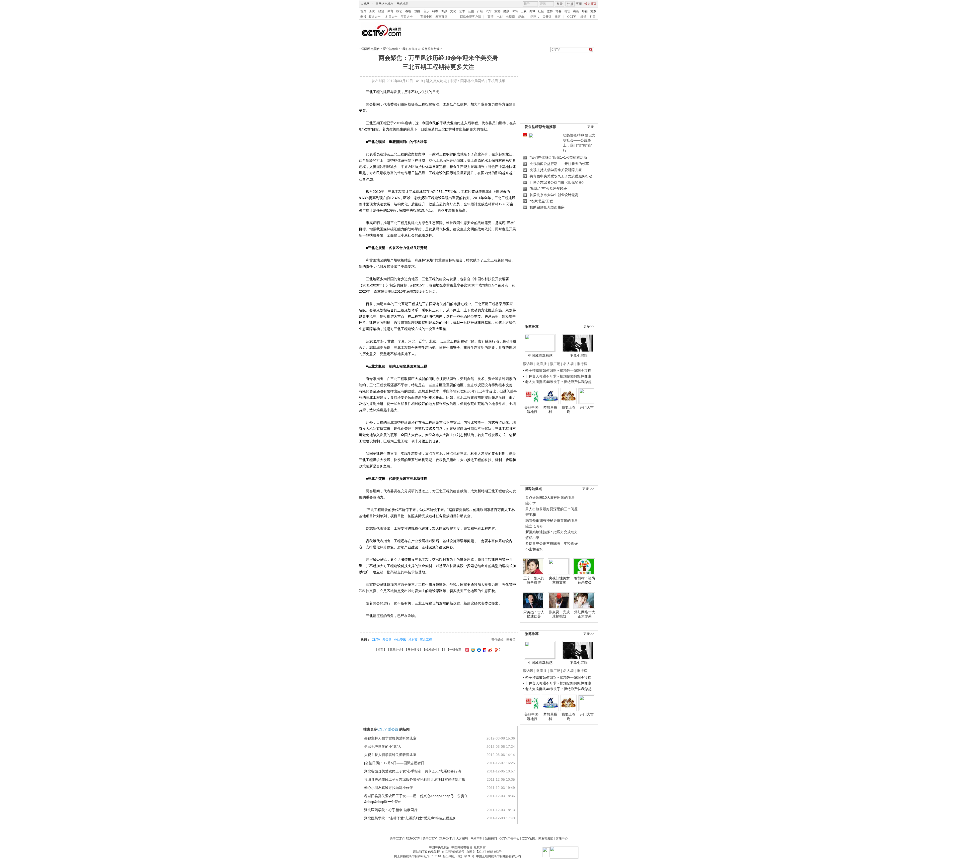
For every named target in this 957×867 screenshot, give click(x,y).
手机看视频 (496, 81)
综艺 (399, 11)
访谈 (576, 11)
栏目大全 (392, 16)
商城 (532, 11)
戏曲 (417, 11)
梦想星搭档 (550, 409)
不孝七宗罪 (578, 356)
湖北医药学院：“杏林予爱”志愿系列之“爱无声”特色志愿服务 (410, 818)
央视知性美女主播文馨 (559, 580)
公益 (471, 11)
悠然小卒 (532, 538)
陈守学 (530, 503)
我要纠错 (395, 649)
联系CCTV (413, 838)
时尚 (515, 11)
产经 (480, 11)
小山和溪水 (534, 549)
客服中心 (562, 838)
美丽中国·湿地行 (532, 409)
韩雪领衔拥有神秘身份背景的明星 (551, 520)
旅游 (497, 11)
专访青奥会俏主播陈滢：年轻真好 (551, 543)
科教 (435, 11)
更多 (590, 126)
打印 (381, 649)
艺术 (462, 11)
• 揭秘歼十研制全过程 (574, 370)
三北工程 (426, 639)
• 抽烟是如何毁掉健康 (574, 376)
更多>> (588, 326)
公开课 (547, 16)
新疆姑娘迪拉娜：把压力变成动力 (551, 532)
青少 (444, 11)
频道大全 (375, 16)
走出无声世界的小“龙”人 (382, 746)
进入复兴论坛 (436, 81)
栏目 (593, 16)
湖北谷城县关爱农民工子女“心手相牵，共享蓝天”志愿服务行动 (412, 771)
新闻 (372, 11)
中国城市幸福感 (540, 356)
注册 (570, 4)
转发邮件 (431, 649)
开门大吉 (587, 407)
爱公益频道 (390, 49)
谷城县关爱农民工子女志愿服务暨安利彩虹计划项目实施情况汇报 (414, 779)
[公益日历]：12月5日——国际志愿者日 (394, 763)
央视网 (365, 3)
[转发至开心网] (466, 649)
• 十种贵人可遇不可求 (540, 376)
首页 (363, 11)
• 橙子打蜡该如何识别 (540, 370)
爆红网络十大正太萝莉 (584, 614)
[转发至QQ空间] (472, 649)
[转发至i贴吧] (484, 649)
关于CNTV (430, 838)
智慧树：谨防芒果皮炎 (584, 580)
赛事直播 (441, 16)
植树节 (412, 639)
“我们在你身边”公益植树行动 (420, 49)
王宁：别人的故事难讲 (533, 580)
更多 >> (588, 489)
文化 (453, 11)
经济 (381, 11)
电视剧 (510, 16)
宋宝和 (530, 515)
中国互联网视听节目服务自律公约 (498, 856)
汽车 (489, 11)
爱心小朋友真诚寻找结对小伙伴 (388, 788)
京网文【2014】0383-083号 (484, 852)
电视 (363, 16)
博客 (558, 11)
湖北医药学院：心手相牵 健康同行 (390, 810)
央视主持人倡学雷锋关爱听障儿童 (390, 738)
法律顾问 (491, 838)
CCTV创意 (529, 838)
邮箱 (585, 11)
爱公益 (387, 639)
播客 (558, 16)
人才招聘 (462, 838)
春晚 (408, 11)
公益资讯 (400, 639)
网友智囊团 (545, 838)
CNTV (376, 639)
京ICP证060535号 (453, 852)
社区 (541, 11)
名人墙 (568, 364)
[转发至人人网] (478, 649)
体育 (390, 11)
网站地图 (402, 3)
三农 (524, 11)
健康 (506, 11)
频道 (583, 16)
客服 (579, 3)
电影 (500, 16)
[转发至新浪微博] (489, 649)
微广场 (555, 364)
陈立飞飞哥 (534, 526)
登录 (560, 4)
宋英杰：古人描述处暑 (533, 614)
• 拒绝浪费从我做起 (576, 382)
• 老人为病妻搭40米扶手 (541, 382)
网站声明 (476, 838)
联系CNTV (446, 838)
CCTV (571, 16)
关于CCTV (397, 838)
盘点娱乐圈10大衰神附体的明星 (550, 497)
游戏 (593, 11)
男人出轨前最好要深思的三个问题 (551, 509)
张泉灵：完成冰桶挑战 (559, 614)
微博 (550, 11)
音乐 (426, 11)
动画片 (534, 16)
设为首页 (590, 3)
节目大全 (407, 16)
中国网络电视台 (383, 3)
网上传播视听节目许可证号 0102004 (417, 856)
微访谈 (528, 364)
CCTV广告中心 (509, 838)
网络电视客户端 (470, 16)
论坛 (567, 11)
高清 (490, 16)
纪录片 (522, 16)
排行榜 (582, 364)
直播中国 (426, 16)
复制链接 (413, 649)
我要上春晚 (568, 409)
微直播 (541, 364)
